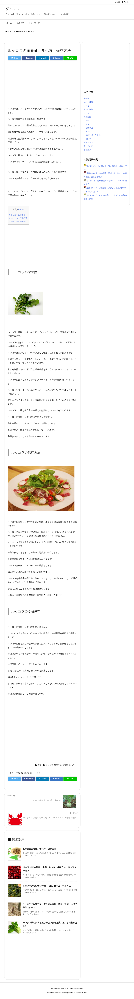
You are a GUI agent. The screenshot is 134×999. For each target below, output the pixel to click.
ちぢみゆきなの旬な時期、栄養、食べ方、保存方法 (47, 885)
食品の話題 (88, 109)
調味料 (88, 139)
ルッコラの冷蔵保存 (18, 221)
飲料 (88, 131)
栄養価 (65, 765)
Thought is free (81, 993)
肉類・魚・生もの (93, 135)
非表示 (20, 209)
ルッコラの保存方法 (18, 218)
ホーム (10, 31)
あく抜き (87, 150)
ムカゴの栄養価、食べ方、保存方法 (39, 848)
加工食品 (89, 128)
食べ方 (71, 765)
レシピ (86, 106)
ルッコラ (49, 765)
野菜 (32, 31)
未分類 (86, 98)
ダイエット (88, 142)
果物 (88, 124)
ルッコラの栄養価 (17, 215)
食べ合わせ (88, 146)
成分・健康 (88, 102)
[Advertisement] (42, 84)
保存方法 (21, 31)
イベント (87, 113)
